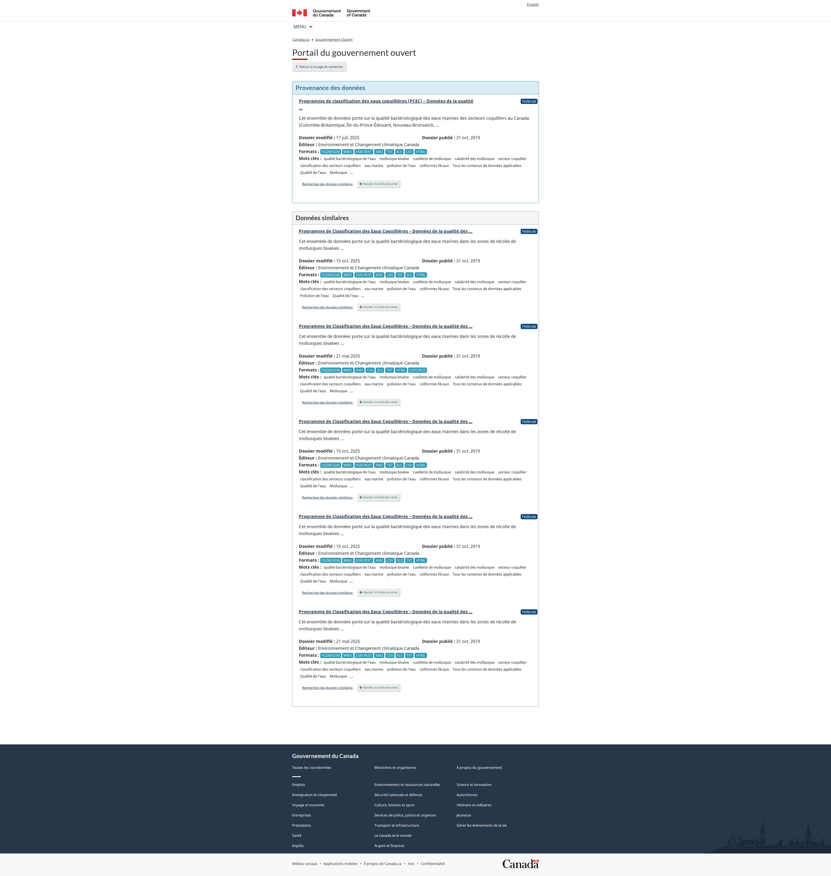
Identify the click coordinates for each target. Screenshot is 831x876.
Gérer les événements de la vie (482, 825)
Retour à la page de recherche (321, 67)
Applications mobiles (341, 863)
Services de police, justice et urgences (405, 815)
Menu (304, 26)
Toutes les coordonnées (311, 767)
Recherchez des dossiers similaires (327, 184)
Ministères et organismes (395, 767)
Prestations (301, 825)
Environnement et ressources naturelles (407, 784)
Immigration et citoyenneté (314, 794)
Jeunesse (464, 815)
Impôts (298, 845)
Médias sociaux (304, 863)
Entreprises (301, 815)
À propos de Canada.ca (382, 863)
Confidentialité (433, 863)
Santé (296, 835)
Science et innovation (474, 784)
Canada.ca (301, 39)
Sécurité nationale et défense (398, 794)
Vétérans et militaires (474, 805)
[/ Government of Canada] (331, 13)
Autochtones (467, 794)
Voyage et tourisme (308, 805)
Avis (411, 863)
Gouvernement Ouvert (334, 39)
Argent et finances (389, 845)
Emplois (298, 784)
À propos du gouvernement (479, 767)
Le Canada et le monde (393, 835)
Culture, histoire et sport (394, 805)
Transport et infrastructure (396, 825)
